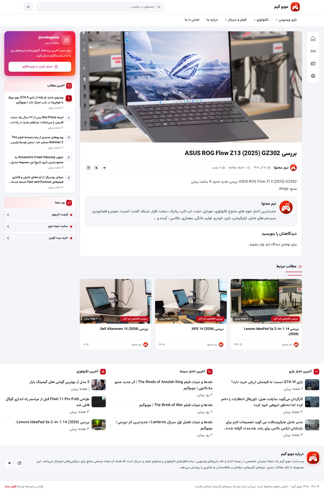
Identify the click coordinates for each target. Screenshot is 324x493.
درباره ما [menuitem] (212, 20)
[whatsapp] (88, 167)
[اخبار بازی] (313, 51)
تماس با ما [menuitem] (192, 20)
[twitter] (96, 167)
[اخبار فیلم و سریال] (313, 63)
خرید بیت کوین (58, 238)
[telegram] (104, 167)
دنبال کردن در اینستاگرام (37, 66)
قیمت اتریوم (60, 215)
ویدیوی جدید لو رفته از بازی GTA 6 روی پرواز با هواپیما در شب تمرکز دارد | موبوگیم (35, 100)
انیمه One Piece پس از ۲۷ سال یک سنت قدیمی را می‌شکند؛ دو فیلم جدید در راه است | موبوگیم (35, 120)
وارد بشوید (257, 244)
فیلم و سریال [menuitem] (237, 20)
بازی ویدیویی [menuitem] (288, 20)
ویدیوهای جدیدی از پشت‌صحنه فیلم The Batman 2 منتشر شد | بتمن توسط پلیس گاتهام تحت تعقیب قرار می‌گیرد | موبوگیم (37, 140)
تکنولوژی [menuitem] (262, 20)
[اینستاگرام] (19, 463)
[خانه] (313, 38)
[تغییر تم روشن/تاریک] (28, 7)
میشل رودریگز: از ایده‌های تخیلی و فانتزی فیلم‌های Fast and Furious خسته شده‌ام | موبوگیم (35, 180)
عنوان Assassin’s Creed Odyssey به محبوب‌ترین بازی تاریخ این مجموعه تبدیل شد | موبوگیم (37, 160)
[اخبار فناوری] (313, 75)
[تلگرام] (9, 463)
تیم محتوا (281, 168)
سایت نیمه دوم (58, 226)
